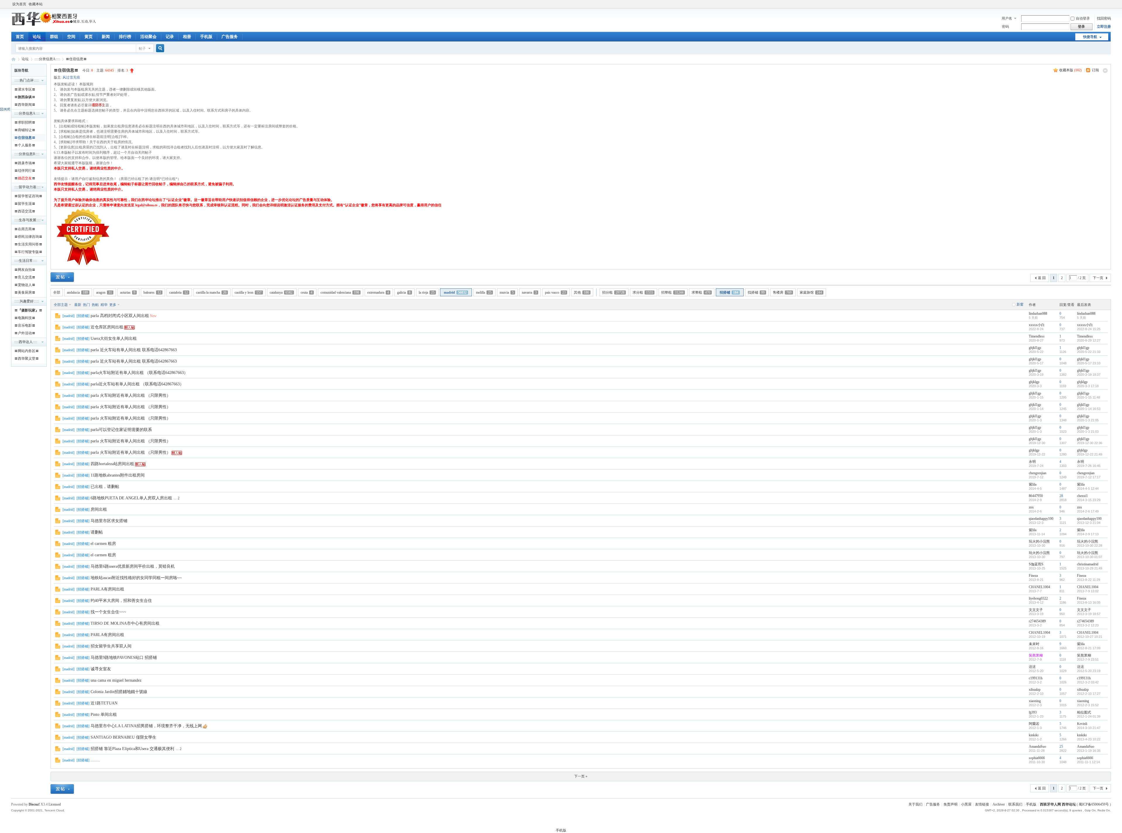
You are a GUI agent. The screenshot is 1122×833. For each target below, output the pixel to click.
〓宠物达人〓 (24, 285)
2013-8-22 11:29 (1088, 579)
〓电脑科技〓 (24, 318)
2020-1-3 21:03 (1088, 431)
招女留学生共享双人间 (111, 646)
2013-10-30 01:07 (1089, 557)
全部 (56, 292)
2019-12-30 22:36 (1089, 443)
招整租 (672, 292)
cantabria (178, 292)
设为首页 (19, 4)
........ (95, 760)
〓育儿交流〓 (24, 277)
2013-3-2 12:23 (1088, 625)
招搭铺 (729, 292)
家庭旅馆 (811, 292)
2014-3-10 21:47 (1088, 728)
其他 (581, 292)
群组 (54, 36)
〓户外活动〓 (24, 333)
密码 (1005, 27)
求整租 (701, 292)
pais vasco (555, 292)
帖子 (142, 48)
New (153, 316)
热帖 (95, 305)
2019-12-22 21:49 (1089, 454)
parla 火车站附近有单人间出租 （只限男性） (131, 395)
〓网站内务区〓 (26, 351)
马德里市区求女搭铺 (109, 521)
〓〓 (24, 97)
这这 (1032, 667)
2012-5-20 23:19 (1088, 671)
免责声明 (950, 804)
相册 (187, 36)
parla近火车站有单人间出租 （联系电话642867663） (137, 384)
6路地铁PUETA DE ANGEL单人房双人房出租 (131, 498)
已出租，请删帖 (105, 486)
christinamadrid (1087, 564)
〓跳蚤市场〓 (24, 163)
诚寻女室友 (101, 669)
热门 (86, 305)
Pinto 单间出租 (104, 714)
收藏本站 (36, 4)
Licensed (55, 804)
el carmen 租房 (103, 543)
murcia (507, 292)
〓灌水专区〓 (24, 89)
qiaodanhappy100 (1041, 519)
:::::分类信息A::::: (47, 59)
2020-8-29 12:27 (1088, 340)
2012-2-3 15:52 (1088, 705)
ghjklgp (1034, 382)
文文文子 (1036, 610)
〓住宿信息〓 (76, 59)
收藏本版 (1070, 70)
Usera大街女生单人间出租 (114, 338)
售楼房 (782, 292)
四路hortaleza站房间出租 (112, 464)
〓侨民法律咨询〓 (28, 237)
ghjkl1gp (1035, 348)
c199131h (1036, 678)
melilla (483, 292)
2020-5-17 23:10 (1088, 363)
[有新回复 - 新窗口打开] (57, 317)
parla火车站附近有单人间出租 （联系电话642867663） (139, 372)
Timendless (1037, 336)
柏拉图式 (1084, 712)
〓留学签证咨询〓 (28, 196)
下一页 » (580, 776)
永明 (1032, 462)
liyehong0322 (1038, 598)
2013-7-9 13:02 (1088, 591)
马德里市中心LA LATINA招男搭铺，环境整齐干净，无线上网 (146, 726)
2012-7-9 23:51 (1088, 659)
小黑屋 (966, 804)
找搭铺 (756, 292)
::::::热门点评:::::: (26, 80)
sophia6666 (1037, 758)
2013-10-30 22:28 (1089, 545)
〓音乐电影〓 (24, 325)
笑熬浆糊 (1036, 655)
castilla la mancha (211, 292)
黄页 (88, 36)
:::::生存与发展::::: (27, 220)
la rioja (426, 292)
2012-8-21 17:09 (1088, 648)
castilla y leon (248, 292)
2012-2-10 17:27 (1088, 693)
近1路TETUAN (104, 703)
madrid (455, 292)
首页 (20, 36)
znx (1031, 507)
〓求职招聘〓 (24, 122)
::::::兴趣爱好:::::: (26, 301)
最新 (77, 305)
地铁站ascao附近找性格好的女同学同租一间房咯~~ (136, 578)
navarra (529, 292)
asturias (127, 292)
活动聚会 (148, 36)
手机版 (206, 36)
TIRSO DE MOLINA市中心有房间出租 (125, 623)
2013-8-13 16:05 (1088, 602)
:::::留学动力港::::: (27, 187)
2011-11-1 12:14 (1088, 762)
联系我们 (1015, 804)
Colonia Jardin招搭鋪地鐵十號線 (119, 692)
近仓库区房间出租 (107, 327)
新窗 (1020, 304)
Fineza (1033, 576)
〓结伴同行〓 (24, 171)
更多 (112, 305)
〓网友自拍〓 (24, 270)
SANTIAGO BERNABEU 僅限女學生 (123, 737)
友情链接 (982, 804)
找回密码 (1104, 18)
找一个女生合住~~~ (108, 612)
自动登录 (1083, 18)
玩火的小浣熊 (1039, 541)
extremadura (378, 292)
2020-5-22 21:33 (1088, 352)
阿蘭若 (1034, 724)
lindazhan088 (1038, 313)
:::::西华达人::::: (25, 342)
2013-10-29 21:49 (1089, 568)
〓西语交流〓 (24, 211)
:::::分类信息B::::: (26, 154)
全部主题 (61, 305)
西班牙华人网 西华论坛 (13, 59)
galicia (404, 292)
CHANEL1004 (1039, 587)
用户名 (1007, 18)
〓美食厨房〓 (24, 292)
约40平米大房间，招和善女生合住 (121, 600)
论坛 (37, 36)
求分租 (643, 292)
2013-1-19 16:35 (1088, 750)
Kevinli (1082, 724)
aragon (104, 292)
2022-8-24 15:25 (1088, 329)
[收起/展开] (1105, 70)
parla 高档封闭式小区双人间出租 (120, 316)
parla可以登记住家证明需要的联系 (121, 429)
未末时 (1034, 644)
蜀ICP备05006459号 (1094, 804)
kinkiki (1033, 735)
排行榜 (125, 36)
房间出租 (99, 509)
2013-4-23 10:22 (1088, 739)
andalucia (77, 292)
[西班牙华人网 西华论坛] (54, 25)
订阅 (1095, 70)
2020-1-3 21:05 (1088, 420)
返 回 (1042, 278)
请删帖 (97, 532)
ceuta (306, 292)
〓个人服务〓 (24, 145)
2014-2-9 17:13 (1088, 534)
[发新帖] (62, 277)
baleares (152, 292)
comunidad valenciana (340, 292)
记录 (170, 36)
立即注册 (1104, 27)
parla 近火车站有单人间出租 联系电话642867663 (134, 350)
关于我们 (915, 804)
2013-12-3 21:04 (1088, 522)
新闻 (106, 36)
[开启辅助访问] (1109, 4)
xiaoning (1035, 701)
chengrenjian (1037, 473)
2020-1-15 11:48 (1088, 397)
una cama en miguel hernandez (116, 680)
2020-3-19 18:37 (1088, 374)
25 (1061, 746)
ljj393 (1033, 712)
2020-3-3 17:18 (1088, 386)
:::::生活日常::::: (25, 261)
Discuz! (34, 804)
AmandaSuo (1037, 746)
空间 (71, 36)
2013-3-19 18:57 (1088, 614)
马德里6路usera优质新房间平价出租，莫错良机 (133, 566)
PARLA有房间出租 (107, 589)
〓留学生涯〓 (24, 204)
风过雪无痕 (71, 77)
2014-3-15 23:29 (1088, 500)
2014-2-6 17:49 (1088, 511)
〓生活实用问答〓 (28, 244)
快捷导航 (1090, 37)
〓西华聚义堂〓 (26, 358)
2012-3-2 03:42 (1088, 682)
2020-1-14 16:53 (1088, 409)
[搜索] (159, 48)
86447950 (1036, 496)
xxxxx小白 (1037, 325)
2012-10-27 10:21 (1089, 636)
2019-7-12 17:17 (1088, 477)
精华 (104, 305)
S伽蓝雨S (1036, 564)
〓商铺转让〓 (24, 130)
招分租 (613, 292)
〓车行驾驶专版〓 (28, 252)
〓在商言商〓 (24, 229)
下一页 (1098, 278)
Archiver (999, 804)
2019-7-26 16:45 (1088, 465)
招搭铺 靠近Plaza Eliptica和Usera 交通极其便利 (132, 749)
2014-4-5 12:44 (1088, 488)
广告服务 (229, 36)
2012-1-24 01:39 (1088, 716)
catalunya (281, 292)
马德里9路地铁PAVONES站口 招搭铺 (124, 657)
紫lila (1032, 484)
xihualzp (1034, 689)
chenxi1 (1082, 496)
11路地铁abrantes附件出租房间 (118, 475)
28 (1061, 496)
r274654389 (1037, 621)
